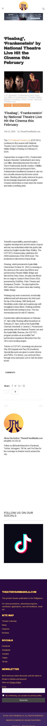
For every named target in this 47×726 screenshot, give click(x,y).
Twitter (5, 657)
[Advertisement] (23, 213)
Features (5, 628)
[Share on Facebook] (12, 385)
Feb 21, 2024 (9, 131)
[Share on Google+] (19, 385)
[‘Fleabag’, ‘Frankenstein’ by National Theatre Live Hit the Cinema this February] (23, 423)
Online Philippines (33, 720)
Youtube (5, 653)
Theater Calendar (9, 621)
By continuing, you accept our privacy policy (24, 696)
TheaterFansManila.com (30, 131)
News (4, 625)
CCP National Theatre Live (19, 140)
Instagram (6, 649)
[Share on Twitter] (15, 385)
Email (4, 687)
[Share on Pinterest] (24, 385)
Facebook (6, 646)
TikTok (4, 661)
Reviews (5, 632)
